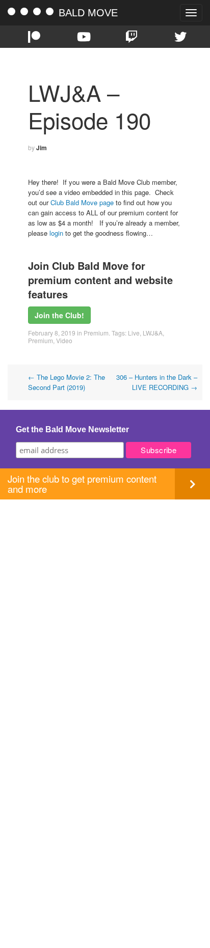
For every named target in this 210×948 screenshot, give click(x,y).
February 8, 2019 (51, 332)
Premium (96, 332)
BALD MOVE (88, 12)
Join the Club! (59, 315)
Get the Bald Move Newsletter (72, 429)
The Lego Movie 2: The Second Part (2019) (66, 382)
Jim (41, 147)
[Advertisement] (105, 604)
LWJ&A (153, 332)
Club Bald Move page (82, 202)
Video (64, 340)
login (56, 233)
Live (134, 332)
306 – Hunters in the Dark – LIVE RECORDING (156, 382)
